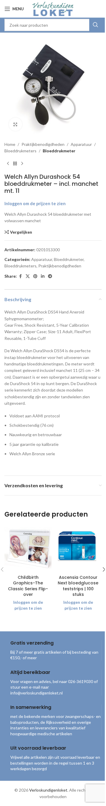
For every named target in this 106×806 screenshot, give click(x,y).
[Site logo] (53, 8)
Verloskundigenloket (48, 790)
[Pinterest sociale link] (35, 276)
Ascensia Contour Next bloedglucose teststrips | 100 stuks (78, 586)
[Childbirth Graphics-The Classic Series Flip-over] (28, 548)
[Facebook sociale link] (20, 276)
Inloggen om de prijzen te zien (35, 203)
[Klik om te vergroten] (15, 124)
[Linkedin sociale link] (42, 276)
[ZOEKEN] (95, 25)
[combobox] (53, 25)
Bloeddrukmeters (20, 150)
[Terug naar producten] (15, 163)
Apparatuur (81, 144)
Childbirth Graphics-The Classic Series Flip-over (28, 586)
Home (9, 144)
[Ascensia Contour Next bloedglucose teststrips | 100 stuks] (78, 548)
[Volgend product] (22, 163)
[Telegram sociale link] (50, 276)
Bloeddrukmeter (59, 150)
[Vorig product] (7, 163)
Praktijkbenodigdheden (42, 144)
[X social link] (28, 276)
